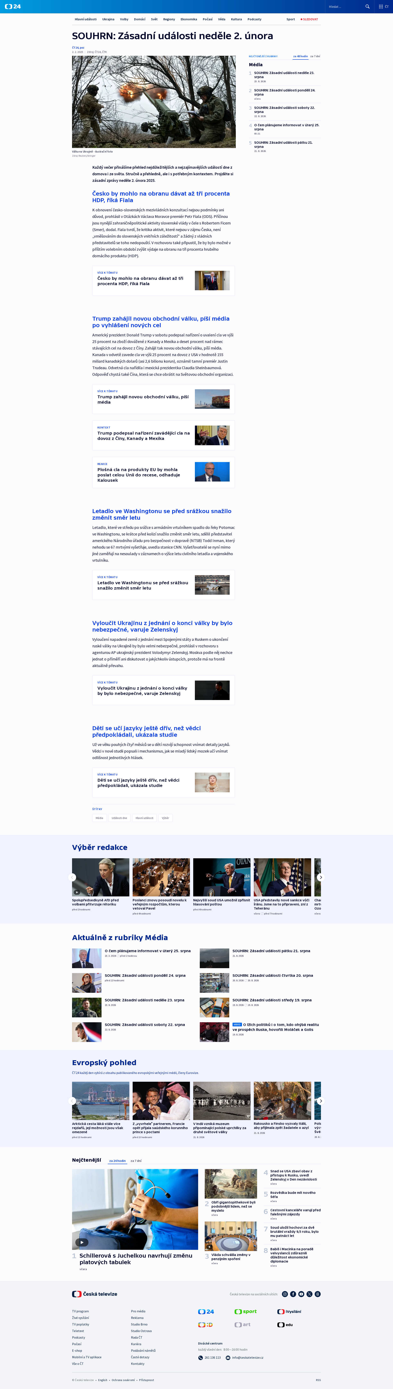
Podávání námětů (143, 1350)
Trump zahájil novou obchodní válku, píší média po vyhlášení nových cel (161, 321)
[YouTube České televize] (301, 1294)
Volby (124, 19)
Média (99, 818)
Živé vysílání (80, 1318)
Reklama (137, 1318)
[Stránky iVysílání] (289, 1311)
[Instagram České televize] (285, 1294)
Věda (221, 19)
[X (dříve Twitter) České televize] (309, 1294)
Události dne (119, 818)
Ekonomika (189, 19)
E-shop (77, 1350)
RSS (318, 1380)
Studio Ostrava (141, 1331)
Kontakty (137, 1364)
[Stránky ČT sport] (246, 1311)
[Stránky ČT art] (242, 1324)
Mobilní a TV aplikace (87, 1357)
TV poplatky (80, 1324)
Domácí (139, 19)
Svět (154, 19)
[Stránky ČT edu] (284, 1324)
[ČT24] (13, 6)
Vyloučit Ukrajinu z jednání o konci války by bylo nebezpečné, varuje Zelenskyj (162, 626)
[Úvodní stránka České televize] (95, 1294)
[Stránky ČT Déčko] (205, 1324)
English (102, 1380)
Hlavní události (86, 19)
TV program (80, 1311)
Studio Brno (139, 1324)
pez (82, 47)
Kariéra (136, 1344)
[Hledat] (367, 6)
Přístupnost (146, 1380)
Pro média (138, 1311)
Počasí (207, 19)
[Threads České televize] (317, 1294)
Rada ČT (136, 1337)
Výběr (165, 818)
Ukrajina (108, 19)
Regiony (169, 19)
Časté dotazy (140, 1357)
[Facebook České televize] (293, 1294)
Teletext (78, 1331)
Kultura (236, 19)
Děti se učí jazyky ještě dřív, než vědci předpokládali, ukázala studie (146, 731)
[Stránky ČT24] (206, 1311)
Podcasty (254, 19)
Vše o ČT (78, 1364)
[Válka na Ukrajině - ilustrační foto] (154, 102)
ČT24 (75, 47)
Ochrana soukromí (123, 1380)
